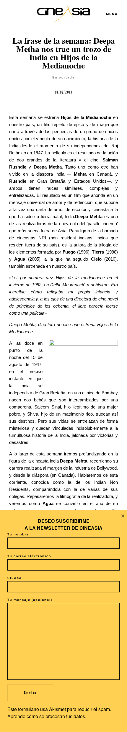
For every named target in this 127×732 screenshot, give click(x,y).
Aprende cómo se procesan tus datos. (46, 716)
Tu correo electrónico (29, 556)
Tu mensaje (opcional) (29, 600)
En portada (63, 77)
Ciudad (14, 578)
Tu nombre (18, 534)
